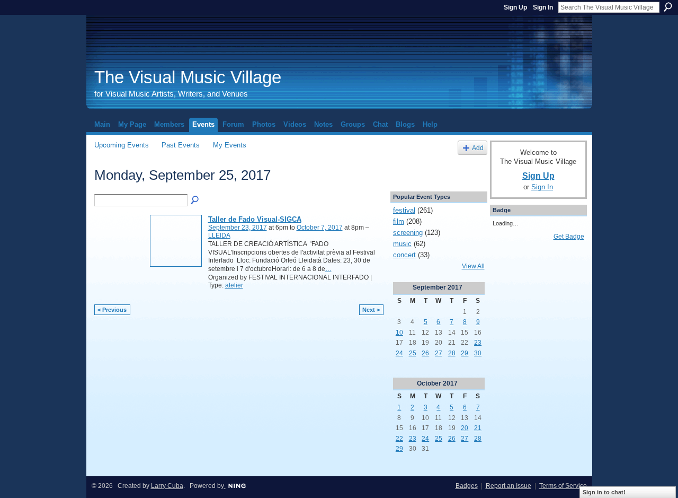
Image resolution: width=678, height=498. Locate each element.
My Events (229, 145)
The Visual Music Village (187, 77)
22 (399, 438)
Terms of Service (563, 486)
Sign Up (515, 7)
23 (477, 342)
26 (425, 353)
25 (412, 353)
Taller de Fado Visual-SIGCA (254, 219)
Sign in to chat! (604, 492)
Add (478, 147)
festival (404, 210)
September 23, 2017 (237, 227)
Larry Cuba (167, 486)
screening (408, 233)
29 (464, 353)
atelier (234, 285)
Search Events (195, 200)
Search (668, 7)
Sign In (543, 7)
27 (438, 353)
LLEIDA (219, 235)
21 (477, 428)
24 (399, 353)
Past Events (181, 145)
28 (452, 353)
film (398, 221)
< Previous (112, 310)
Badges (467, 486)
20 (464, 428)
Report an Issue (508, 486)
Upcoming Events (121, 145)
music (402, 244)
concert (404, 255)
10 (399, 332)
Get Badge (569, 236)
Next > (371, 310)
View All (473, 266)
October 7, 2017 (320, 227)
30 (477, 353)
